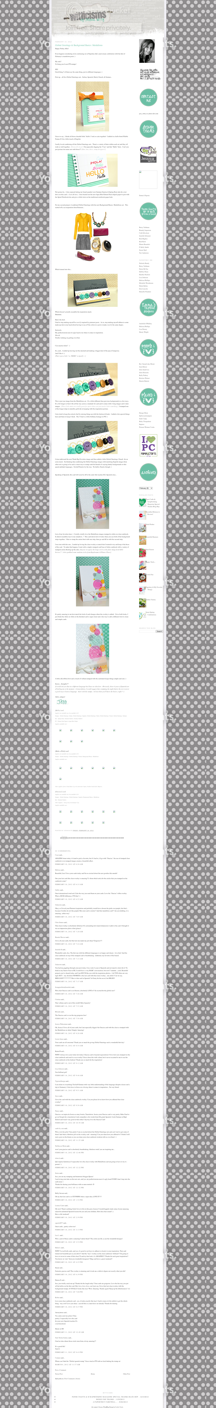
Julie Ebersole (144, 372)
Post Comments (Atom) (72, 1378)
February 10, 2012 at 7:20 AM (69, 931)
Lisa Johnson (59, 1069)
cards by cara (59, 1128)
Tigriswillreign (60, 1081)
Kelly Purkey (143, 375)
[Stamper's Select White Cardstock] (82, 731)
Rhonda (57, 1012)
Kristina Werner (144, 378)
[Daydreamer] (71, 812)
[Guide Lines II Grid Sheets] (71, 731)
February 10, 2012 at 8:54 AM (69, 1045)
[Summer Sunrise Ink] (114, 731)
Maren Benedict (144, 244)
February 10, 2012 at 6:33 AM (69, 884)
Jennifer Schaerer (145, 236)
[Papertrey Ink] (71, 769)
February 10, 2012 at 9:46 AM (69, 1075)
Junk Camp (143, 418)
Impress (141, 424)
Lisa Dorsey (143, 329)
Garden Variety (151, 599)
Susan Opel (143, 250)
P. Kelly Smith (144, 247)
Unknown (58, 905)
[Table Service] (60, 812)
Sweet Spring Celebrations (151, 613)
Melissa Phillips (144, 280)
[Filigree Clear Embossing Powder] (103, 769)
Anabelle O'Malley (145, 323)
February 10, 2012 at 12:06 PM (69, 1152)
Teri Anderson (144, 253)
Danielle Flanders (145, 291)
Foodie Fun (149, 574)
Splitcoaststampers (145, 416)
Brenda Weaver (60, 937)
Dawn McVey (143, 269)
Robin (57, 1297)
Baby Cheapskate (145, 421)
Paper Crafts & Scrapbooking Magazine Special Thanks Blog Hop (153, 503)
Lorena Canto (59, 1205)
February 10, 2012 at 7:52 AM (69, 1006)
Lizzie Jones (59, 1039)
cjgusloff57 (59, 1223)
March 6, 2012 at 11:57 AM (67, 1364)
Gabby (57, 890)
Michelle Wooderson (146, 283)
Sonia (57, 1173)
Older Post (126, 1374)
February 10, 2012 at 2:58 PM (69, 1217)
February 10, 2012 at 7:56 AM (69, 1018)
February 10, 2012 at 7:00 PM (69, 1292)
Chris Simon (59, 922)
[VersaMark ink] (92, 769)
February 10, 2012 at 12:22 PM (69, 1167)
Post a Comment (60, 1370)
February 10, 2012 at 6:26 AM (69, 864)
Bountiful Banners (152, 537)
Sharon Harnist (144, 381)
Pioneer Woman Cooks (146, 427)
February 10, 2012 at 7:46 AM (69, 994)
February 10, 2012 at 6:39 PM (69, 1274)
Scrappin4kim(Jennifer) (63, 987)
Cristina (57, 999)
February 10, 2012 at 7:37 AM (69, 981)
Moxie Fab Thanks (105, 1399)
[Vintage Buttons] (114, 769)
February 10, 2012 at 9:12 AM (69, 1063)
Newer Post (59, 1374)
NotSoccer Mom (60, 1146)
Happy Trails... (150, 562)
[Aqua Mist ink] (60, 742)
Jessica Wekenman (61, 1024)
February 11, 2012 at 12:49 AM (69, 1332)
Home (93, 1374)
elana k (57, 1158)
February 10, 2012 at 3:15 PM (69, 1230)
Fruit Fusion (150, 549)
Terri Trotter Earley (61, 1338)
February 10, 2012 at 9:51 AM (69, 1090)
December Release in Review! (153, 513)
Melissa (57, 870)
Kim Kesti (142, 241)
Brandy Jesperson (145, 230)
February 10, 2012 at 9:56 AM (69, 1105)
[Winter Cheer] (82, 812)
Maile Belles (143, 286)
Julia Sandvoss (144, 370)
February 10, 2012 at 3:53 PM (69, 1242)
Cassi (57, 855)
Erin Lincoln (143, 289)
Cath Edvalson (144, 233)
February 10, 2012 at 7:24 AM (69, 944)
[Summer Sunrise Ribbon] (71, 742)
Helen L (57, 1247)
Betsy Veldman (144, 227)
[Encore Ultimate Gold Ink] (82, 769)
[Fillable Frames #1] (60, 731)
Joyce (57, 1096)
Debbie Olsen (143, 272)
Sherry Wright (143, 332)
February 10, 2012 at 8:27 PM (69, 1307)
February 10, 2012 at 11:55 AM (69, 1140)
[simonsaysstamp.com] (60, 823)
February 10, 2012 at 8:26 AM (69, 1033)
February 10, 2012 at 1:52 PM (69, 1200)
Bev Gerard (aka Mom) (146, 364)
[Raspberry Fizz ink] (103, 731)
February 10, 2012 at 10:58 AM (69, 1123)
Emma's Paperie (144, 195)
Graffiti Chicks (119, 1407)
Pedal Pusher (150, 524)
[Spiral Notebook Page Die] (82, 742)
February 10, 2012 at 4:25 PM (69, 1262)
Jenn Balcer (143, 367)
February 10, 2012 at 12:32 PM (69, 1187)
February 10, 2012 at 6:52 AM (69, 899)
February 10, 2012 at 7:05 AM (69, 917)
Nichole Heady (144, 263)
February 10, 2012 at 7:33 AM (69, 959)
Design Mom (143, 413)
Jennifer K (58, 949)
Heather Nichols (144, 274)
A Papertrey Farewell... (105, 1402)
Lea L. (57, 1235)
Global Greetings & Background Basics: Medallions (78, 45)
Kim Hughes (143, 239)
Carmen (57, 1358)
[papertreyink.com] (92, 731)
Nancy (57, 1111)
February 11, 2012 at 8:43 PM (69, 1352)
